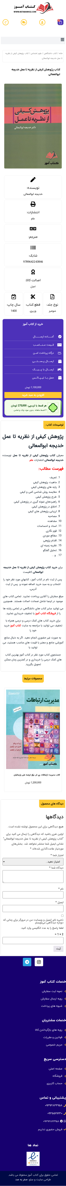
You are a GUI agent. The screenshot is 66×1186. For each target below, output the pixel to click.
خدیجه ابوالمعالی (33, 194)
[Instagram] (39, 962)
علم (33, 218)
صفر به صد (21, 1179)
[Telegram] (27, 962)
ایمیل (59, 902)
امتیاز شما (57, 855)
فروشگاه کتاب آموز (45, 613)
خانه (60, 53)
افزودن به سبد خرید (33, 395)
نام (60, 889)
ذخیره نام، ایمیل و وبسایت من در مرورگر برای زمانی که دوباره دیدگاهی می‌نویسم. (33, 921)
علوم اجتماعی (36, 53)
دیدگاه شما (56, 868)
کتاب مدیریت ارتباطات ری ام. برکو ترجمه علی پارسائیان (37, 774)
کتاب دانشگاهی (50, 53)
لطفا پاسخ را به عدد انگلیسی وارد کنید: (42, 928)
